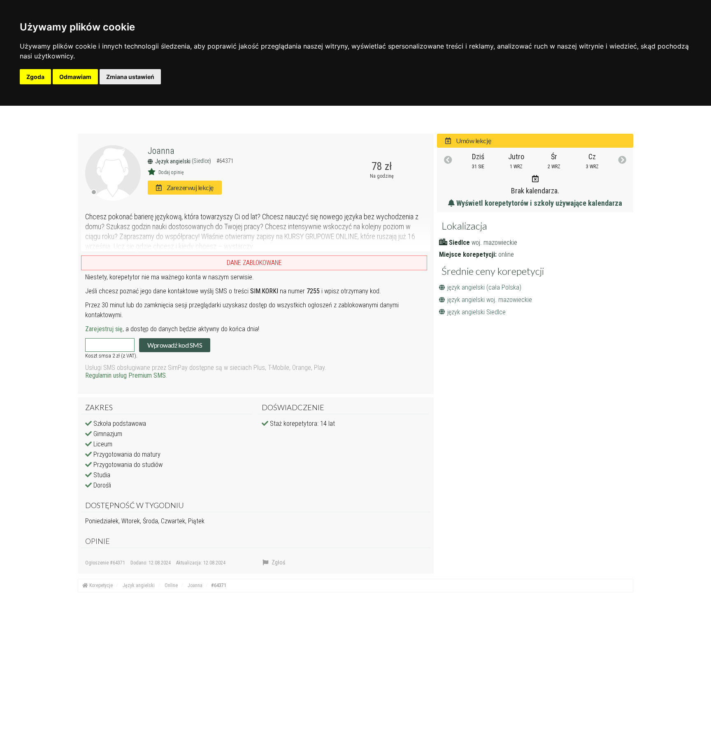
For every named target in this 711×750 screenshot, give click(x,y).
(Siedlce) (202, 161)
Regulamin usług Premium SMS (125, 375)
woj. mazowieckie (494, 242)
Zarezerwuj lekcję (189, 187)
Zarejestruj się (104, 329)
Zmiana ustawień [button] (130, 76)
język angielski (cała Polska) (484, 287)
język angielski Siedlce (476, 312)
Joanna (161, 151)
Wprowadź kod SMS (174, 345)
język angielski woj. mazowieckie (489, 300)
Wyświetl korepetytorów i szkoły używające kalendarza (538, 203)
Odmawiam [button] (75, 76)
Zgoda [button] (35, 76)
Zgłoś (277, 562)
